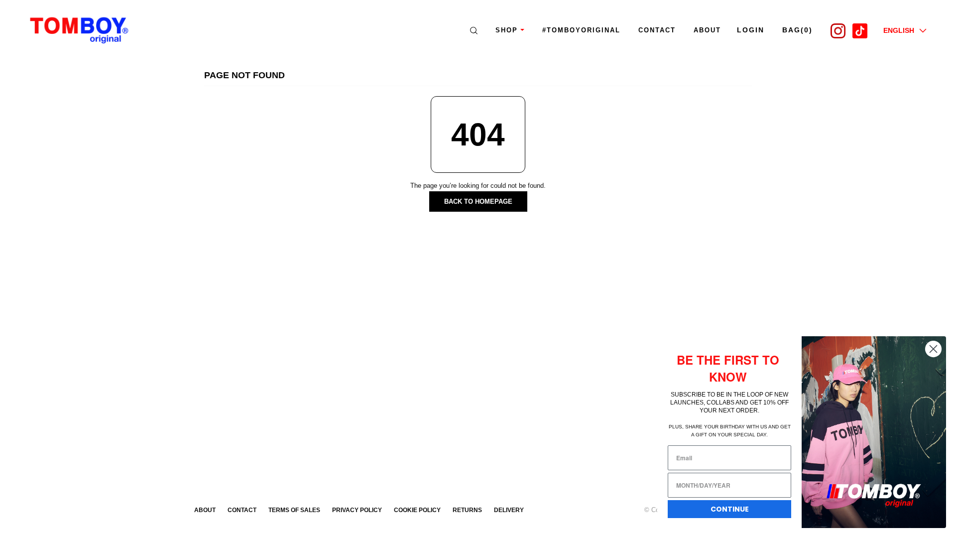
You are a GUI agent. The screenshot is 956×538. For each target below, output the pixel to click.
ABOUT (707, 30)
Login (750, 30)
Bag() (797, 30)
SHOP (506, 30)
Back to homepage (478, 201)
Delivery (509, 510)
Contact (657, 30)
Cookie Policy (417, 510)
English (898, 30)
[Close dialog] (933, 349)
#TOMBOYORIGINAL (581, 30)
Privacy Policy (357, 510)
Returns (467, 510)
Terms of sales (294, 510)
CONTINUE (730, 509)
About (205, 510)
